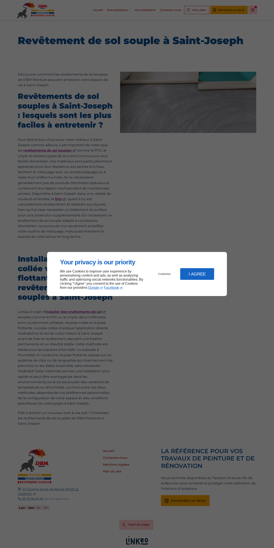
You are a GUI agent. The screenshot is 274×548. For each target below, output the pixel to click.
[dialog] (137, 274)
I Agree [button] (197, 274)
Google (93, 287)
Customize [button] (164, 274)
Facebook (111, 287)
